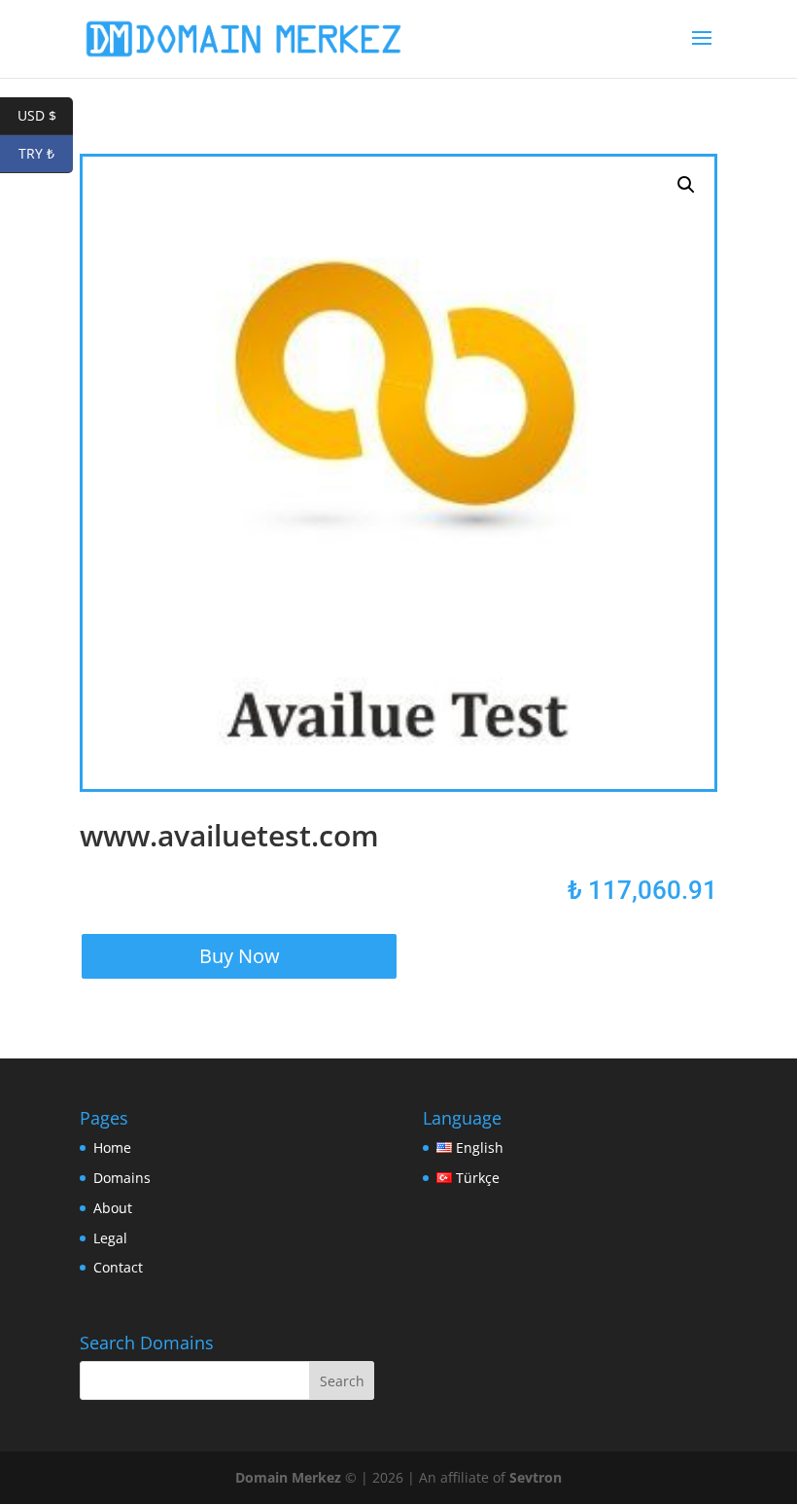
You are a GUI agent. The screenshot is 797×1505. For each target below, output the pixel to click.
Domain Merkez (288, 1477)
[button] (686, 184)
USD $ (45, 115)
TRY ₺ (45, 153)
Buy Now (239, 956)
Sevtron (535, 1477)
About (112, 1208)
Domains (122, 1177)
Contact (118, 1267)
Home (112, 1147)
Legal (110, 1238)
